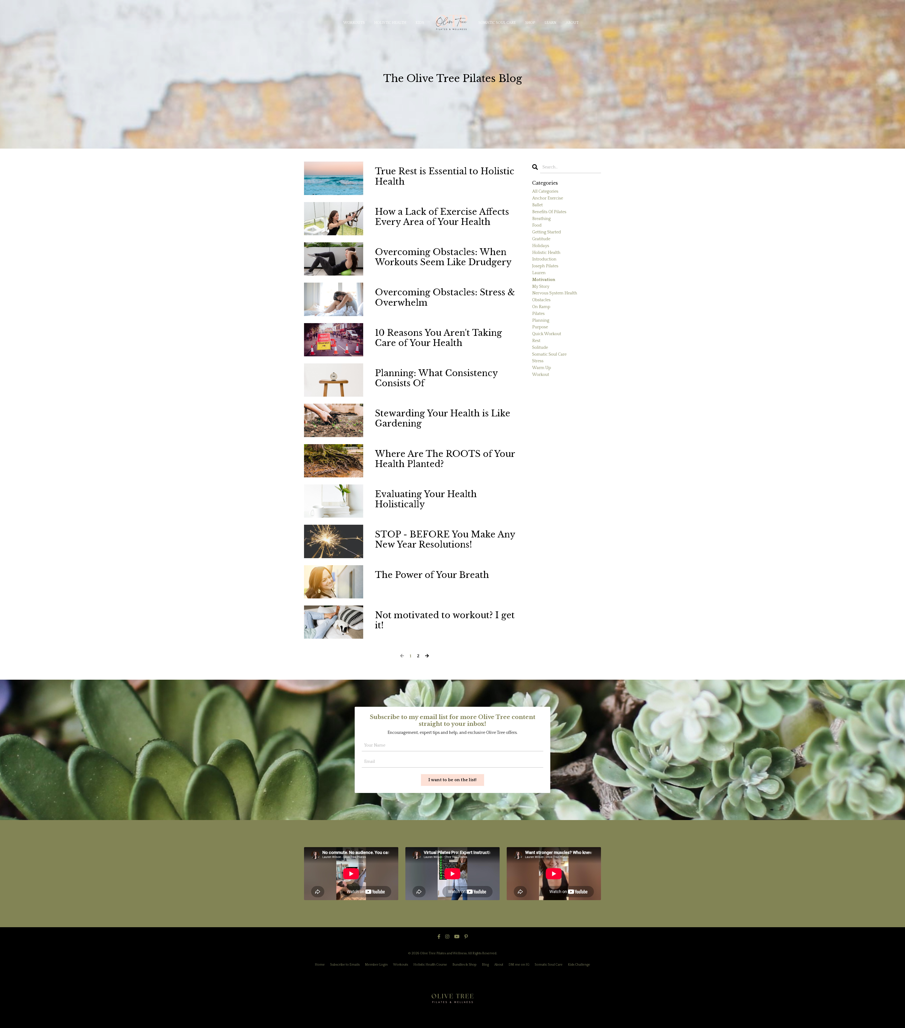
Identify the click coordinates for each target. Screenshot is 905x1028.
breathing (541, 218)
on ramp (541, 307)
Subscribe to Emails (345, 965)
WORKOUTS (354, 22)
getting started (546, 232)
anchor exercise (547, 198)
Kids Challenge (579, 965)
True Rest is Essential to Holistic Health (444, 176)
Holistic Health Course (430, 965)
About (498, 965)
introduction (544, 259)
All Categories (545, 191)
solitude (540, 347)
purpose (540, 327)
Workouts (400, 965)
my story (540, 286)
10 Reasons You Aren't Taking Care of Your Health (438, 338)
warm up (541, 368)
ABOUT (572, 22)
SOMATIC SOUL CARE (497, 22)
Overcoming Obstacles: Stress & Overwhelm (445, 297)
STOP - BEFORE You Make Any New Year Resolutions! (445, 539)
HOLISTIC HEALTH (390, 22)
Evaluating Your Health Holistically (426, 499)
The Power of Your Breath (432, 575)
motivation (543, 279)
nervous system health (554, 293)
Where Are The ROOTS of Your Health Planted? (445, 459)
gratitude (541, 239)
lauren (539, 273)
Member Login (376, 965)
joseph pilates (545, 266)
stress (537, 361)
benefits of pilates (549, 212)
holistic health (546, 252)
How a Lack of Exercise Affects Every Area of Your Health (442, 217)
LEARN (550, 22)
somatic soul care (549, 354)
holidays (540, 246)
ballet (537, 205)
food (537, 225)
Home (320, 965)
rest (536, 340)
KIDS (420, 22)
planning (540, 320)
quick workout (546, 334)
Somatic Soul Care (549, 965)
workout (540, 374)
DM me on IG (519, 965)
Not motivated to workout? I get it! (445, 620)
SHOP (530, 22)
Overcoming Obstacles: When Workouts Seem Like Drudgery (443, 257)
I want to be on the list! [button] (452, 780)
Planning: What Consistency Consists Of (436, 378)
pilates (538, 313)
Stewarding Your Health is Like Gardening (442, 418)
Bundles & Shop (464, 965)
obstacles (541, 300)
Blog (485, 965)
